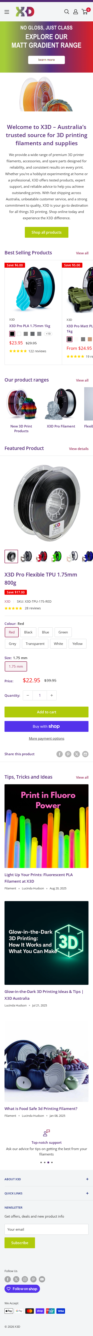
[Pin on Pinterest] (68, 754)
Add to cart (46, 712)
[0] (85, 11)
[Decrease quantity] (28, 695)
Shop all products (47, 232)
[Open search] (66, 11)
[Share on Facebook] (59, 754)
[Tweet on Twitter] (77, 754)
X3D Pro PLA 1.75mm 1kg (29, 325)
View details (78, 448)
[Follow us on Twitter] (16, 1279)
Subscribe (19, 1242)
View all (82, 253)
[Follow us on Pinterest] (33, 1279)
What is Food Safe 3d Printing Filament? (41, 1108)
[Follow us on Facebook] (8, 1279)
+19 (48, 334)
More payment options (46, 738)
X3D (12, 319)
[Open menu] (7, 12)
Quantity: (12, 695)
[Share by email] (85, 754)
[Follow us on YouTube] (42, 1279)
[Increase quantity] (51, 695)
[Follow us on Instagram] (25, 1279)
